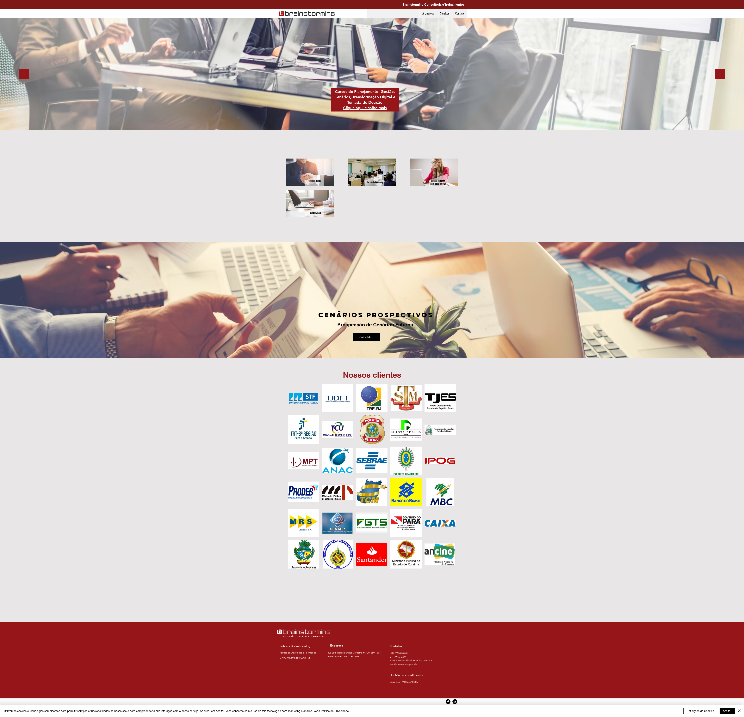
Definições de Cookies (700, 711)
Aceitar (727, 711)
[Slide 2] (365, 348)
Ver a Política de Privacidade (331, 711)
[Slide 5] (375, 348)
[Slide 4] (372, 348)
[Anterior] (24, 74)
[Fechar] (739, 711)
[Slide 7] (382, 348)
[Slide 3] (368, 348)
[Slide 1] (361, 348)
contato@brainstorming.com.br (414, 660)
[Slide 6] (379, 348)
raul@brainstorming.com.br (404, 664)
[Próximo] (720, 74)
